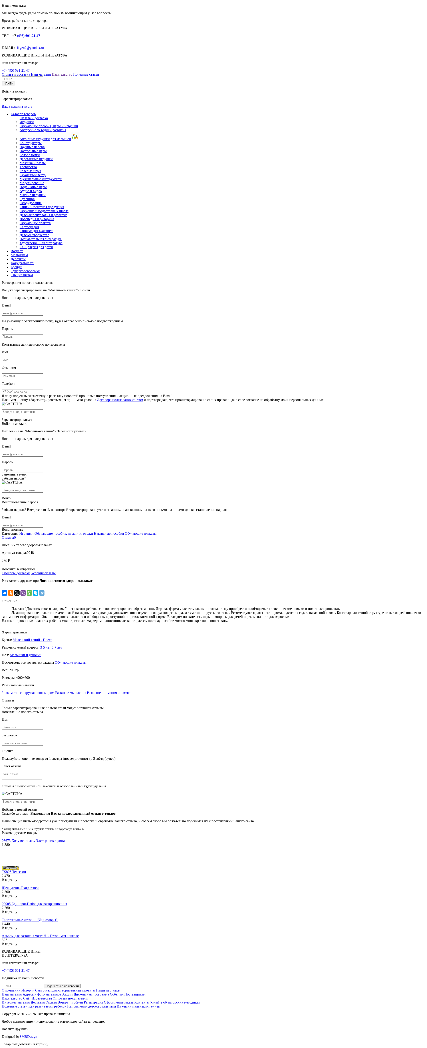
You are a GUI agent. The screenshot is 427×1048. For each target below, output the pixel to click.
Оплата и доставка (16, 74)
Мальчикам (19, 255)
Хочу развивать (22, 263)
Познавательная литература (41, 239)
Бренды (16, 267)
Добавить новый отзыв (19, 809)
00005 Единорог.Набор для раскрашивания (34, 904)
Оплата (51, 1002)
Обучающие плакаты (35, 223)
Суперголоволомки (25, 271)
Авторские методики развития (43, 130)
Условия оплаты (43, 573)
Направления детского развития (91, 1006)
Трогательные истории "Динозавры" (30, 920)
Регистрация (93, 1002)
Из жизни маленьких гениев (138, 1006)
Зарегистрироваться (17, 419)
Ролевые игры (30, 171)
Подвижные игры (33, 187)
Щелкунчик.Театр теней (20, 888)
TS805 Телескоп (14, 872)
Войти (85, 290)
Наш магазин (41, 74)
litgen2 (21, 48)
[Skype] (35, 593)
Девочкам (18, 259)
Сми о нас (42, 990)
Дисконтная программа (91, 994)
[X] (17, 593)
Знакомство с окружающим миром (28, 693)
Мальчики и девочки (25, 655)
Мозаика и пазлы (33, 163)
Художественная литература (41, 243)
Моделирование (32, 183)
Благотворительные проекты (73, 990)
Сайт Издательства (37, 998)
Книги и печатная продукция (42, 207)
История (27, 990)
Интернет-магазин (16, 1002)
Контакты (141, 1002)
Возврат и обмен (70, 1002)
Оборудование (31, 203)
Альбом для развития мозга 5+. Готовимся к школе (40, 936)
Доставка (38, 1002)
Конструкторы (31, 143)
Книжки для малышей (36, 231)
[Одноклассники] (10, 593)
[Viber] (23, 593)
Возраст (17, 251)
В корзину (9, 880)
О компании (11, 990)
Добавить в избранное (19, 569)
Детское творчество (34, 235)
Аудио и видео (31, 191)
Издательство (62, 74)
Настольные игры (33, 151)
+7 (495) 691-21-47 (16, 70)
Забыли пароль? (14, 478)
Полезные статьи (86, 74)
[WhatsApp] (29, 593)
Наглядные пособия (109, 533)
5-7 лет (57, 647)
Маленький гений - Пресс (32, 640)
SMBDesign (28, 1036)
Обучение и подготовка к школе (44, 211)
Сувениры (27, 199)
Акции (67, 994)
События (116, 994)
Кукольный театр (33, 175)
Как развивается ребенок (47, 1006)
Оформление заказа (118, 1002)
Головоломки (30, 155)
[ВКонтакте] (4, 593)
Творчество (28, 167)
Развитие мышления (70, 693)
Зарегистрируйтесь (71, 431)
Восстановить (12, 529)
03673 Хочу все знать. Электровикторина (33, 840)
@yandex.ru (35, 48)
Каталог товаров (23, 114)
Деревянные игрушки (36, 159)
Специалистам (22, 275)
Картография (29, 227)
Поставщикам (134, 994)
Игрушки (27, 122)
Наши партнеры (108, 990)
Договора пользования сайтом (120, 400)
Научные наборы (32, 147)
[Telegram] (41, 593)
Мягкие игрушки (33, 195)
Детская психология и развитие (43, 215)
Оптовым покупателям (70, 998)
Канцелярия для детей (36, 247)
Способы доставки (16, 573)
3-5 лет (45, 647)
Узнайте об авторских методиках (175, 1002)
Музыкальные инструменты (41, 179)
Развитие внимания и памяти (109, 693)
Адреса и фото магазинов (42, 994)
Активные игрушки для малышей (45, 139)
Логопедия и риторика (37, 219)
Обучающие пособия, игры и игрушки (49, 126)
